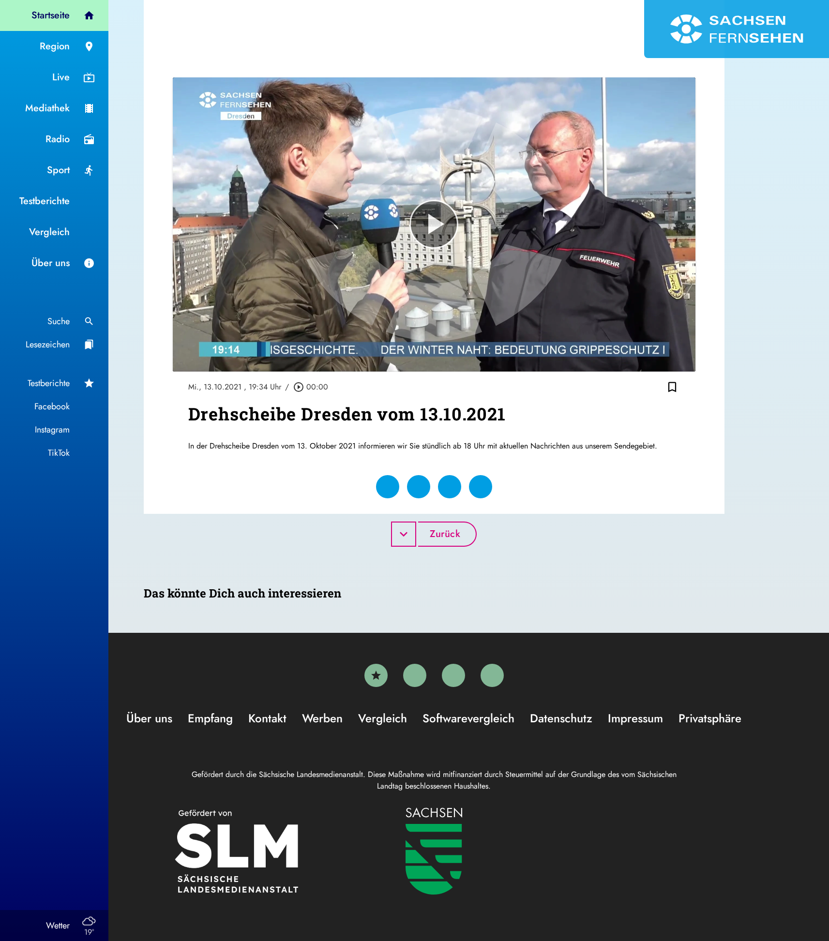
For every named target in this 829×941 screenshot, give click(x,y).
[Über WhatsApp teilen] (449, 486)
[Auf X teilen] (418, 486)
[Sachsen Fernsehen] (736, 29)
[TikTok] (492, 675)
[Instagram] (453, 675)
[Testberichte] (376, 675)
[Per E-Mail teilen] (480, 486)
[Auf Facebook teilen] (387, 486)
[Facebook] (414, 675)
